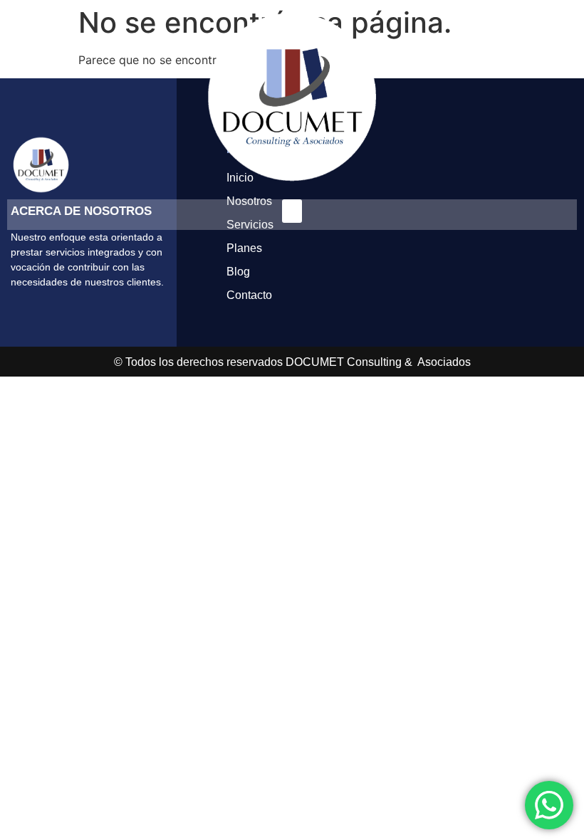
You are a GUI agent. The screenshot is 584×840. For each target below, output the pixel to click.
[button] (292, 211)
